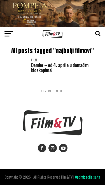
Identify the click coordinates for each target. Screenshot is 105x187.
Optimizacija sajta (87, 177)
